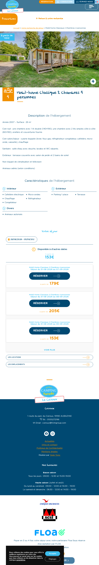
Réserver (40, 276)
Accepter (52, 553)
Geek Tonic (55, 455)
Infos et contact (49, 445)
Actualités (49, 441)
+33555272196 (66, 2)
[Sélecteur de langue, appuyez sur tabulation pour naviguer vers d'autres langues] (97, 2)
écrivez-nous (86, 2)
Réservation (47, 2)
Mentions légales (49, 452)
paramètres (20, 560)
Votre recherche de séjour (32, 28)
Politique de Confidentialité (50, 448)
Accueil (16, 28)
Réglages (52, 559)
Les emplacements (16, 364)
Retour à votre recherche (50, 18)
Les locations (14, 357)
